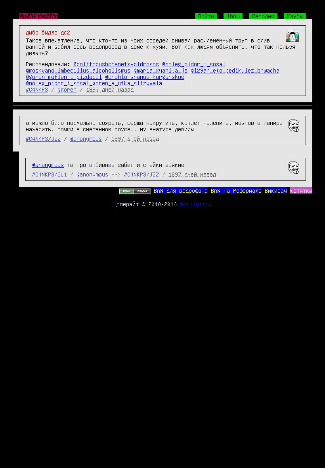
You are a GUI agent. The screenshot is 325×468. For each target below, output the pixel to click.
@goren (66, 89)
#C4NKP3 (37, 89)
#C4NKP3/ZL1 (49, 174)
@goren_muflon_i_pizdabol (64, 76)
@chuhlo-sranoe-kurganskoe (144, 76)
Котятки (301, 190)
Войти (206, 16)
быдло (49, 32)
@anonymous (86, 138)
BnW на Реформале (236, 190)
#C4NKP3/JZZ (43, 138)
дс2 (65, 32)
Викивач (276, 190)
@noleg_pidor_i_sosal (194, 64)
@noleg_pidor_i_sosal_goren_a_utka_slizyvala (94, 83)
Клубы (295, 16)
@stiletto (194, 204)
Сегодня (263, 16)
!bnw (233, 16)
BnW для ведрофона (181, 190)
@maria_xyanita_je (160, 70)
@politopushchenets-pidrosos (116, 64)
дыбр (32, 32)
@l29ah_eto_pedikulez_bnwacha (235, 70)
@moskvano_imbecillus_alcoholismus (78, 70)
